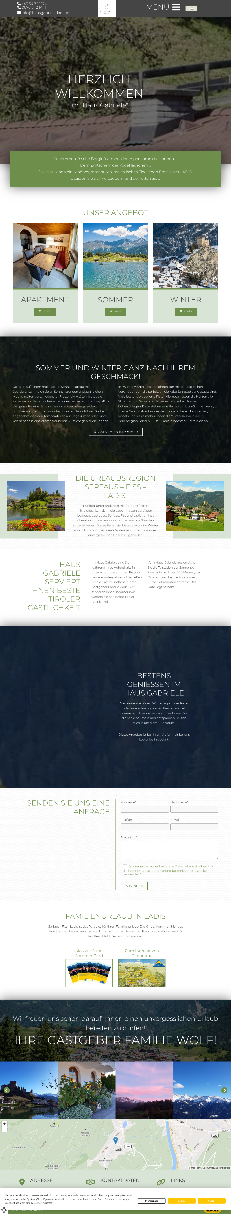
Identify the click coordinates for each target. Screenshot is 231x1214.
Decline (182, 1201)
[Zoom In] (4, 1123)
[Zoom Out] (4, 1129)
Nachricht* (129, 837)
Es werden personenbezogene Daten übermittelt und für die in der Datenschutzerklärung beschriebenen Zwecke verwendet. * (168, 870)
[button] (45, 312)
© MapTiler (194, 1167)
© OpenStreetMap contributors (215, 1167)
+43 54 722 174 (34, 4)
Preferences (151, 1201)
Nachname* (179, 802)
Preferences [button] (47, 1203)
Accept (211, 1201)
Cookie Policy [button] (104, 1199)
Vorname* (128, 802)
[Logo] (107, 8)
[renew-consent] (4, 1210)
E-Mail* (175, 820)
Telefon (126, 820)
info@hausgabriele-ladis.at (46, 13)
